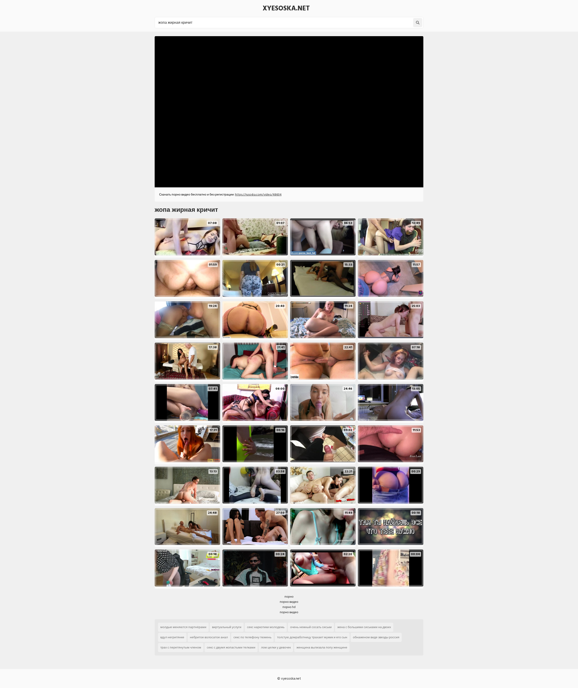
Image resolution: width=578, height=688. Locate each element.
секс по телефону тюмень (252, 637)
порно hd (289, 607)
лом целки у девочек (276, 647)
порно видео (289, 601)
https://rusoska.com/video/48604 (258, 194)
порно (289, 596)
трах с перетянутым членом (180, 647)
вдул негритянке (172, 637)
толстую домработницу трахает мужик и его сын (312, 637)
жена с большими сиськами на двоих (364, 627)
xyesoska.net (286, 8)
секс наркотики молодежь (265, 627)
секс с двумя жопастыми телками (231, 647)
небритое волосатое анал (209, 637)
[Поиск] (417, 22)
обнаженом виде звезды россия (376, 637)
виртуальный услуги (226, 627)
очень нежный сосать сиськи (311, 627)
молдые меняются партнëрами (183, 627)
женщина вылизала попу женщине (321, 647)
